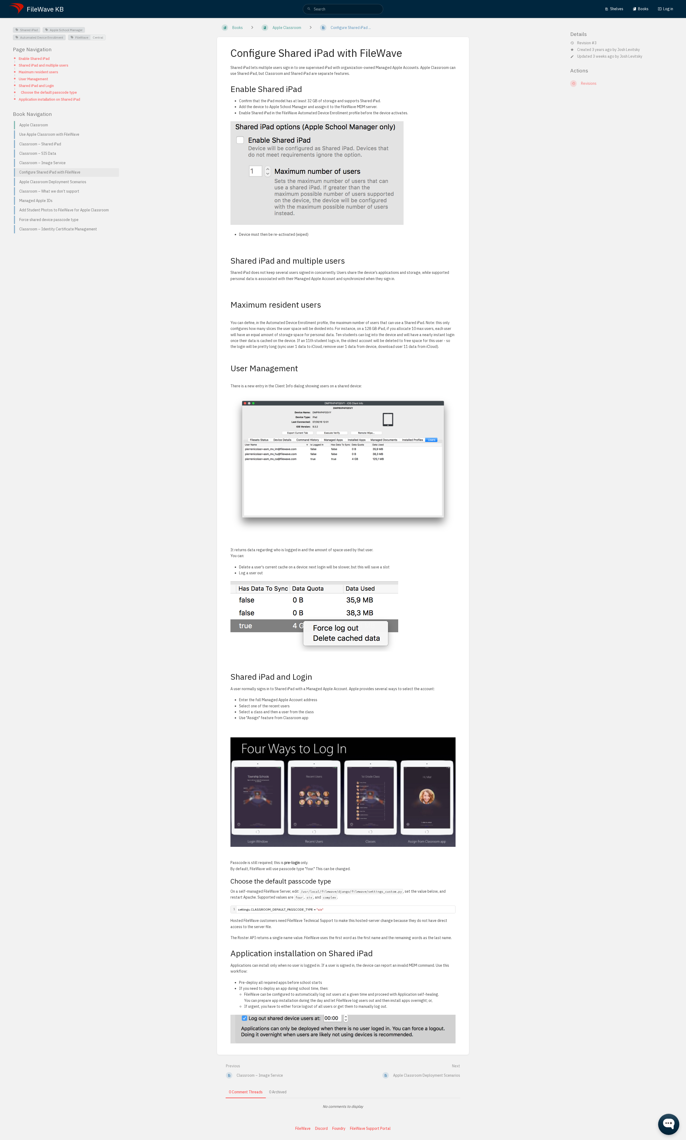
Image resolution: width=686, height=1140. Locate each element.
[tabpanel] (343, 1106)
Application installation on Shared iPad (49, 99)
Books (643, 8)
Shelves (616, 8)
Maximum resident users (38, 71)
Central (98, 37)
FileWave (81, 37)
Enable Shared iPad (34, 58)
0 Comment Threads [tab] (246, 1092)
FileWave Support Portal (370, 1128)
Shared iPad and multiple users (43, 65)
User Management (33, 78)
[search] (343, 9)
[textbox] (345, 909)
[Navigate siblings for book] (252, 28)
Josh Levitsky (628, 49)
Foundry (338, 1128)
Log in (668, 8)
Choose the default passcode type (49, 92)
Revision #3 (586, 43)
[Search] (309, 9)
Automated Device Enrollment (41, 37)
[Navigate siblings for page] (310, 28)
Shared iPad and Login (36, 85)
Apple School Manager (66, 30)
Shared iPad (29, 30)
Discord (321, 1128)
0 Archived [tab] (277, 1092)
